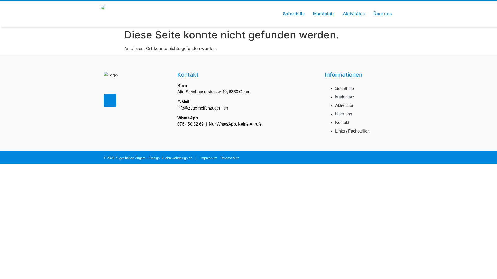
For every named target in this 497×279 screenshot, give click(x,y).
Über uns (382, 13)
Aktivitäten (354, 13)
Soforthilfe (294, 13)
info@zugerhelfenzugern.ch (202, 108)
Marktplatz (324, 13)
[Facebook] (110, 100)
